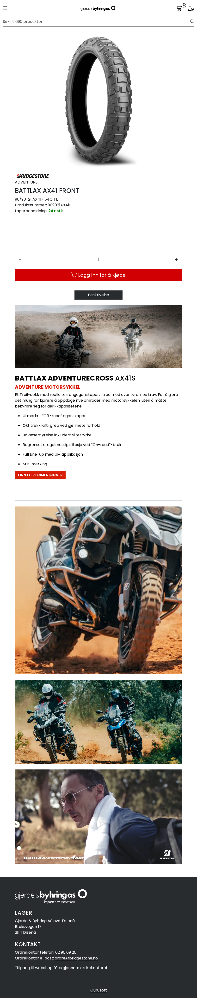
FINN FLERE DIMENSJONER (40, 475)
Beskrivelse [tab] (98, 295)
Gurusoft (98, 990)
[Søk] (192, 21)
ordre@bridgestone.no (76, 958)
